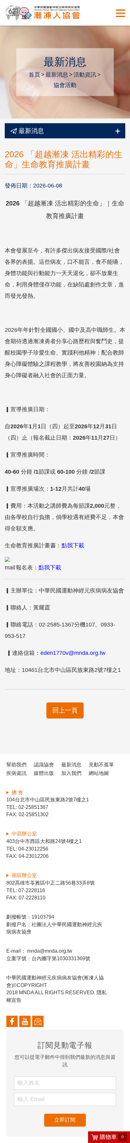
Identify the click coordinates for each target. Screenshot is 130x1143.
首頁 (34, 75)
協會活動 (65, 85)
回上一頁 (65, 710)
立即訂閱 (64, 1120)
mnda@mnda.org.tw (49, 951)
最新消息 (56, 75)
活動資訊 (85, 75)
